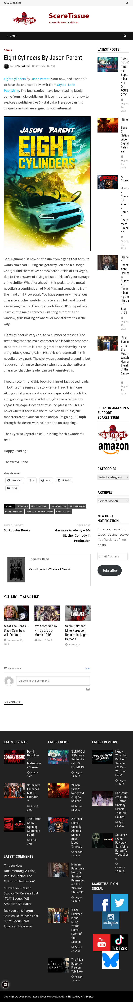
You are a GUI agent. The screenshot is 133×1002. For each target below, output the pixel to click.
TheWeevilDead (22, 65)
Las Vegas (22, 506)
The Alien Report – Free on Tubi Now (77, 965)
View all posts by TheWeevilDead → (50, 569)
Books (8, 50)
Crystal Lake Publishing (39, 511)
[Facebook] (108, 2)
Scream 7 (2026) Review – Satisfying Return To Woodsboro (121, 846)
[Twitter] (118, 2)
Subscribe (110, 570)
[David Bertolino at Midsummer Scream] (14, 752)
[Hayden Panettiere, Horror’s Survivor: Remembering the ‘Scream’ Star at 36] (107, 258)
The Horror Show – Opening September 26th (34, 826)
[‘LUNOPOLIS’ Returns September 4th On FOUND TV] (107, 59)
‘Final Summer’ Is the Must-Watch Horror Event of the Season (125, 357)
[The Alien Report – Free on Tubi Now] (58, 960)
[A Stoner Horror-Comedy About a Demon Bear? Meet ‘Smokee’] (107, 177)
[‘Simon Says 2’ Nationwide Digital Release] (107, 120)
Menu (13, 36)
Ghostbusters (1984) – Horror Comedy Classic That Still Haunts (121, 805)
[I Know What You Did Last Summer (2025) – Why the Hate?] (102, 752)
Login (87, 668)
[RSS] (127, 2)
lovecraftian (58, 506)
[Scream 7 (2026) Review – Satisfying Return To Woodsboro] (102, 835)
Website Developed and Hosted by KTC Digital (67, 996)
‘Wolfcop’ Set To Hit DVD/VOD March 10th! (45, 630)
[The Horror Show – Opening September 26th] (14, 819)
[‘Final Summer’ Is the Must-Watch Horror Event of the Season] (107, 338)
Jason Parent (40, 78)
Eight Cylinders (15, 78)
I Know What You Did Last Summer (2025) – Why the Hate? (121, 763)
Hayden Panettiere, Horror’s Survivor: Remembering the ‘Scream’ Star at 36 (78, 878)
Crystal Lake (63, 511)
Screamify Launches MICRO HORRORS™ (33, 793)
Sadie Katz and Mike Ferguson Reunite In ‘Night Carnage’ (76, 632)
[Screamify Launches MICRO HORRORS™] (14, 786)
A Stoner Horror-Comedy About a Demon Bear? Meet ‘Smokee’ (125, 204)
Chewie (9, 888)
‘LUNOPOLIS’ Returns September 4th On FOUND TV (125, 76)
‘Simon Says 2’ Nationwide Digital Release (125, 135)
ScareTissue (69, 15)
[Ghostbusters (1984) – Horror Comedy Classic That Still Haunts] (102, 794)
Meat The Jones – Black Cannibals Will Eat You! (16, 630)
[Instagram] (123, 2)
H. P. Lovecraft (39, 506)
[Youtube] (113, 2)
